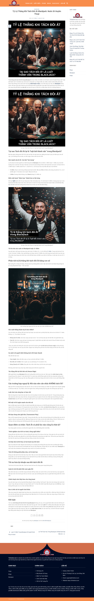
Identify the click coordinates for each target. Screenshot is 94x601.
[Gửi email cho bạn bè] (37, 515)
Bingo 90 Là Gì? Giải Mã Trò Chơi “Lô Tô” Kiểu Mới (77, 60)
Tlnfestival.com (74, 19)
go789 (27, 590)
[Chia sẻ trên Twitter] (34, 515)
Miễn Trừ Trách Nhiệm (42, 576)
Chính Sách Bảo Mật (41, 578)
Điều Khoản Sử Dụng (41, 573)
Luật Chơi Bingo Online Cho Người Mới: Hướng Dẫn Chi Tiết (77, 54)
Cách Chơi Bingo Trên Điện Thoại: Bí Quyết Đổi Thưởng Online (77, 48)
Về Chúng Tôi (39, 571)
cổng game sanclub (75, 590)
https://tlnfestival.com (73, 580)
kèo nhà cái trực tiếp (25, 587)
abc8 (20, 588)
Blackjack (55, 3)
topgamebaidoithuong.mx (42, 588)
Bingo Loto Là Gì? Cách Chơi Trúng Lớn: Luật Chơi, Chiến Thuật (77, 41)
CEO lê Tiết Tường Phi (42, 581)
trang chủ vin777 (65, 590)
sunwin (59, 588)
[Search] (67, 3)
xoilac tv (49, 587)
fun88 (16, 588)
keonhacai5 (16, 590)
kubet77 (32, 590)
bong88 (56, 587)
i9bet (72, 587)
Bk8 (53, 587)
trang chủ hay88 (56, 590)
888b (23, 588)
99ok (75, 587)
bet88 (63, 587)
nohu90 (82, 587)
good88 (10, 590)
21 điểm (49, 251)
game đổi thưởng (42, 587)
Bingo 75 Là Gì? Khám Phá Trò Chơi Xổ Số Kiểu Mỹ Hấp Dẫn (77, 35)
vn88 (13, 588)
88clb (78, 587)
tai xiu (26, 588)
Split (14, 181)
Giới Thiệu (37, 3)
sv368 (71, 588)
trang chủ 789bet (46, 590)
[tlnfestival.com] (15, 3)
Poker (44, 3)
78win (10, 588)
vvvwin (78, 588)
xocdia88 (68, 587)
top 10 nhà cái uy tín (13, 587)
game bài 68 (34, 587)
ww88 (50, 588)
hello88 (54, 588)
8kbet (60, 587)
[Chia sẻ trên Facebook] (31, 515)
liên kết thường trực (47, 520)
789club (67, 588)
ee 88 (35, 590)
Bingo (49, 3)
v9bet (82, 588)
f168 (33, 588)
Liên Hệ (63, 3)
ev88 (75, 588)
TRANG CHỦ (28, 3)
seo (43, 18)
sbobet (63, 588)
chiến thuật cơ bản (35, 83)
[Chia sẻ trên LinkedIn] (42, 515)
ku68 (24, 590)
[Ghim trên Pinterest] (39, 515)
